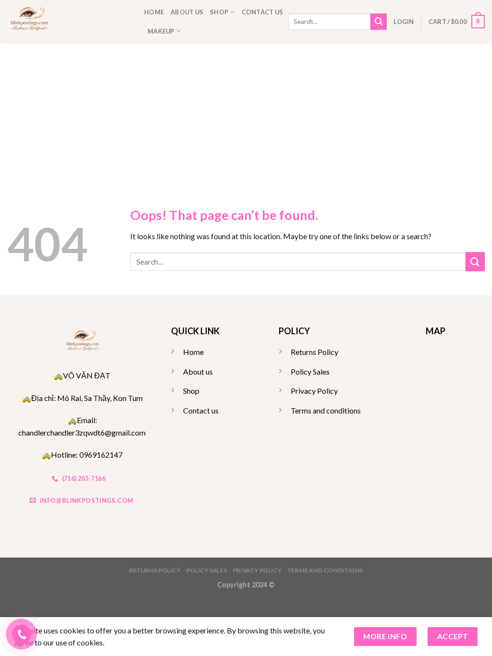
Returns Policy (314, 351)
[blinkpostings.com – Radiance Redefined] (68, 21)
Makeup (161, 31)
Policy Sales (310, 371)
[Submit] (378, 21)
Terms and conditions (326, 410)
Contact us (262, 12)
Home (154, 12)
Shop (219, 12)
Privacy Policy (314, 390)
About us (187, 12)
